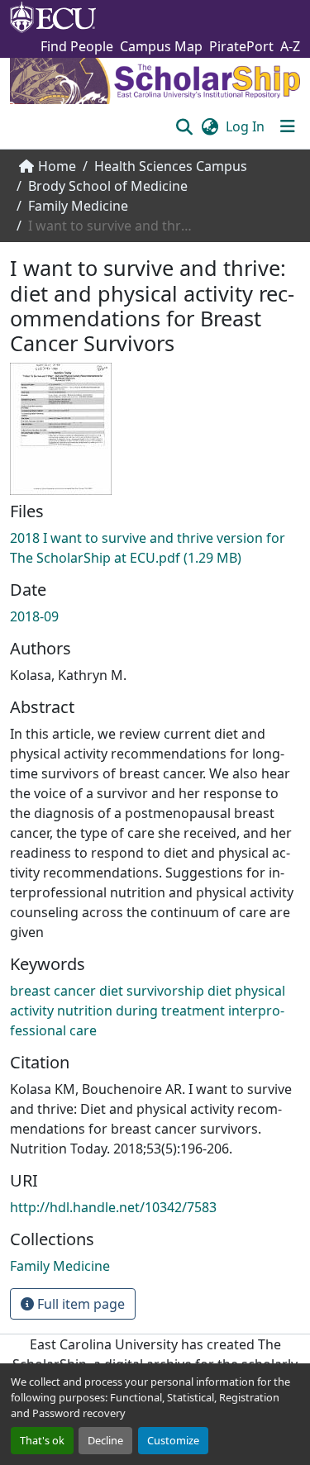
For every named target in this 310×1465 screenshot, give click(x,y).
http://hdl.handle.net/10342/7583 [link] (113, 1207)
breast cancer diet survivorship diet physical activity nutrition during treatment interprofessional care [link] (147, 1010)
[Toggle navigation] (287, 126)
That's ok (42, 1440)
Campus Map (161, 46)
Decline (105, 1440)
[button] (184, 126)
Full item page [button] (79, 1304)
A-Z (290, 46)
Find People (77, 46)
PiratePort (241, 46)
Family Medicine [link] (78, 206)
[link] (155, 548)
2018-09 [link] (34, 616)
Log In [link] (245, 126)
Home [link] (57, 166)
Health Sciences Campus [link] (170, 166)
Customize (173, 1440)
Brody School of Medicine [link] (108, 186)
